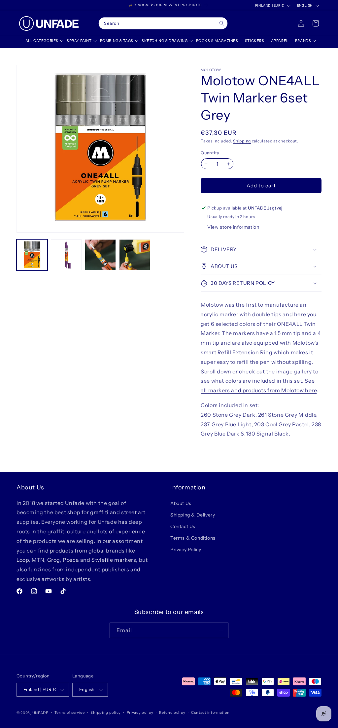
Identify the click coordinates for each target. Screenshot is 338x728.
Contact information (210, 712)
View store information (233, 227)
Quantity (210, 152)
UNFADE (40, 712)
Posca (70, 559)
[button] (42, 40)
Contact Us (182, 526)
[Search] (221, 23)
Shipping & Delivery (192, 515)
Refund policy (172, 712)
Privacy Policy (185, 550)
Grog (53, 559)
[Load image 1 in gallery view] (32, 254)
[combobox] (163, 23)
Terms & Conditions (193, 538)
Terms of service (69, 712)
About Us (180, 503)
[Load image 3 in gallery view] (100, 254)
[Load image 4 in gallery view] (134, 254)
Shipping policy (105, 712)
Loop (23, 559)
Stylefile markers (113, 559)
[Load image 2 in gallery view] (66, 254)
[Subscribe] (221, 630)
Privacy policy (140, 712)
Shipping (242, 140)
